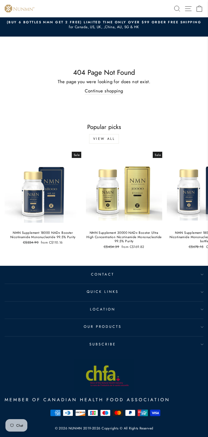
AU (119, 27)
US (92, 27)
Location (102, 309)
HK (136, 27)
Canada (81, 27)
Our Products (103, 326)
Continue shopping (104, 91)
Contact (102, 274)
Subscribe (102, 344)
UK (99, 27)
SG (126, 27)
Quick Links (103, 291)
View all (104, 138)
